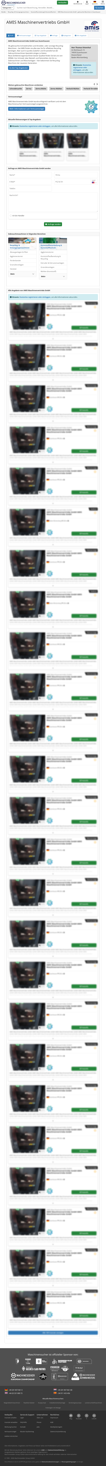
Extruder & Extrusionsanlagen (52, 263)
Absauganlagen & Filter (19, 252)
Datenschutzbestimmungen (50, 1462)
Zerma (28, 89)
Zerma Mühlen (56, 89)
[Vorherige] (94, 84)
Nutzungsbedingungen (69, 1462)
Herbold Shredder (91, 89)
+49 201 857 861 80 (65, 1390)
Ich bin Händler (18, 216)
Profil (11, 35)
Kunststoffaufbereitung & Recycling (51, 257)
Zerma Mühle (41, 89)
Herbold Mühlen (72, 89)
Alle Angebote (81, 35)
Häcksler (13, 269)
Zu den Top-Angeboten (18, 68)
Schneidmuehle (16, 89)
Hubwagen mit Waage (53, 1408)
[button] (103, 3)
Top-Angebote (41, 35)
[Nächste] (97, 84)
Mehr (12, 274)
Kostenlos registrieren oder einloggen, (82, 67)
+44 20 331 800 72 (15, 1393)
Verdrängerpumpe (75, 1403)
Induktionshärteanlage (57, 1403)
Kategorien (67, 35)
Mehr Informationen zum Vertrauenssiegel (27, 109)
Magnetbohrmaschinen (12, 1403)
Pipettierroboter (29, 1403)
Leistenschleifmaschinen (93, 1403)
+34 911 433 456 (64, 1393)
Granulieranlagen (17, 265)
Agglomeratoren (16, 256)
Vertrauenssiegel (25, 35)
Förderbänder (15, 260)
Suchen (100, 8)
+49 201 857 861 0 (15, 1390)
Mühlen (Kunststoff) (48, 271)
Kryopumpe (42, 1403)
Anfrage (55, 35)
